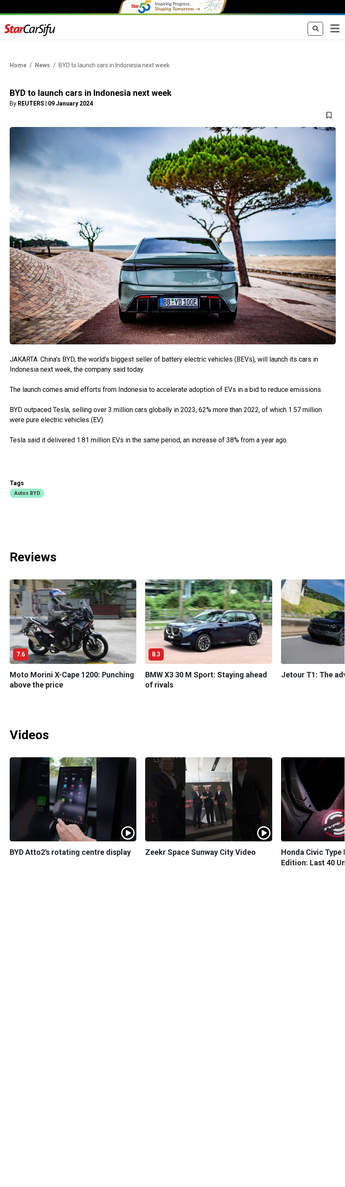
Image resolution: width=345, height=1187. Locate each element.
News (42, 65)
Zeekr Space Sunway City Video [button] (200, 852)
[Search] (315, 29)
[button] (27, 492)
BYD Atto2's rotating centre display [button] (70, 852)
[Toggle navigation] (334, 29)
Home (18, 65)
